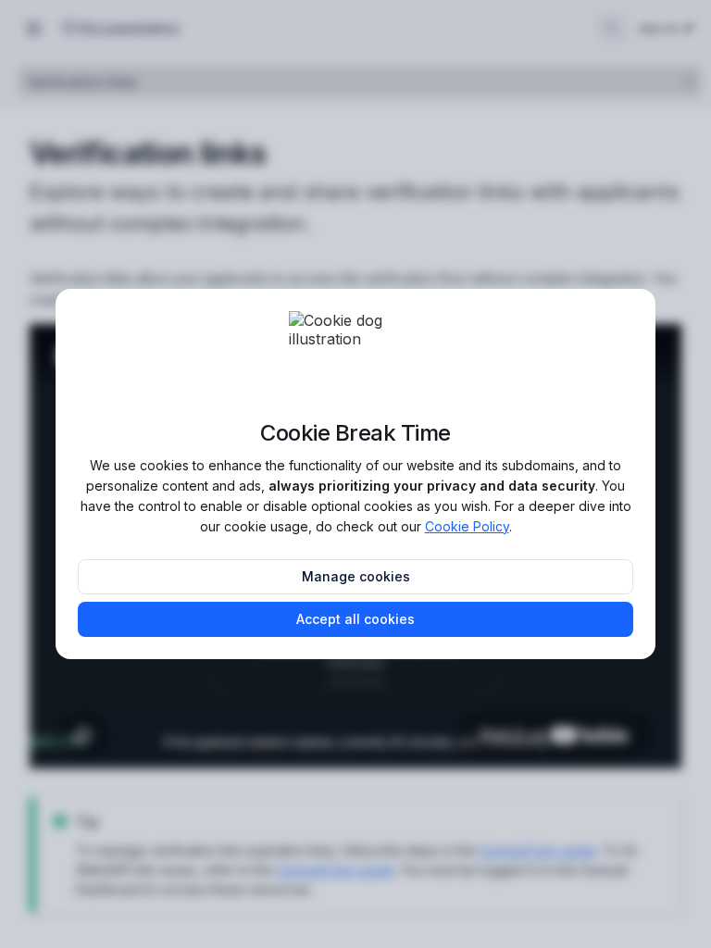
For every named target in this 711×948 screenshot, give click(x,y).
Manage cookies (356, 576)
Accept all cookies (355, 619)
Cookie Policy (467, 526)
